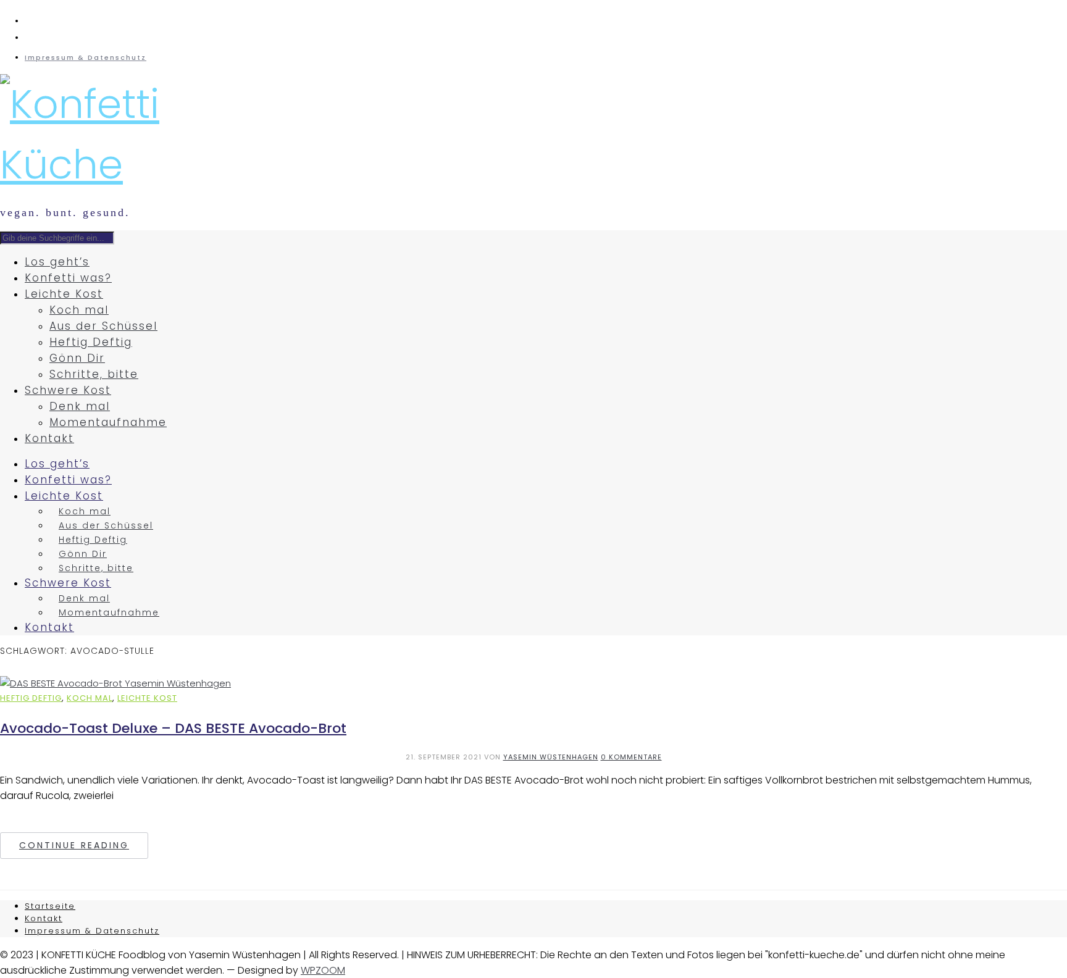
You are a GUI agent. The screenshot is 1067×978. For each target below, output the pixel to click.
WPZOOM (323, 970)
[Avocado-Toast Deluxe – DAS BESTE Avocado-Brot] (115, 683)
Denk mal (79, 406)
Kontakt (49, 438)
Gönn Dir (77, 358)
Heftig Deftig (90, 342)
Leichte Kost (64, 293)
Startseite (50, 906)
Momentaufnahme (108, 422)
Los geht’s (57, 261)
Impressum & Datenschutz (85, 57)
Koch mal (79, 310)
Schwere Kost (68, 390)
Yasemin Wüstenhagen (550, 757)
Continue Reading (74, 845)
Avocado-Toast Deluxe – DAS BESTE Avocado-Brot (173, 728)
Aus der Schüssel (103, 326)
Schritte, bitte (93, 374)
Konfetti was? (68, 277)
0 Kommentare (631, 757)
